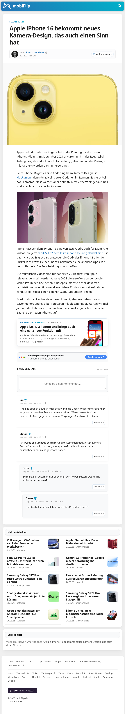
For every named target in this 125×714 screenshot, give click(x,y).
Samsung (108, 677)
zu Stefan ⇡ (56, 471)
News (10, 673)
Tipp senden (45, 661)
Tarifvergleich (48, 673)
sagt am (33, 403)
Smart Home (95, 673)
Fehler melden (102, 369)
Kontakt (31, 661)
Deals (70, 673)
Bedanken (69, 661)
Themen (20, 661)
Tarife (61, 673)
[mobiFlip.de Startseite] (18, 6)
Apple (97, 677)
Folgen (57, 661)
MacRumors (24, 177)
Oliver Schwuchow (34, 52)
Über (10, 661)
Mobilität (81, 673)
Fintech (25, 677)
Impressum (14, 665)
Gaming (109, 673)
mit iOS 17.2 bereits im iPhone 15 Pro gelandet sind (70, 253)
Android (87, 677)
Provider (47, 677)
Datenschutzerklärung (89, 661)
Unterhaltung (62, 677)
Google (11, 680)
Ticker (35, 673)
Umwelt (76, 677)
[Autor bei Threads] (46, 53)
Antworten (99, 422)
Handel (36, 677)
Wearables (13, 677)
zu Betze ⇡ (58, 501)
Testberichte (22, 673)
